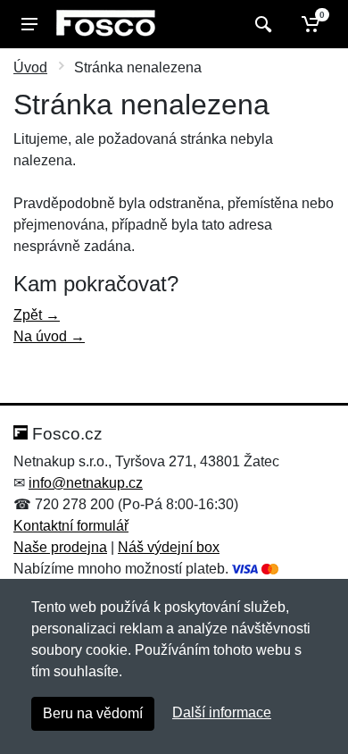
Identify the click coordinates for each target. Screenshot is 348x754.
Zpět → (36, 315)
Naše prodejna (60, 547)
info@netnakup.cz (86, 482)
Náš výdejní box (169, 547)
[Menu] (29, 24)
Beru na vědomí (93, 713)
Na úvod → (49, 336)
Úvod (30, 67)
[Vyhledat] (261, 24)
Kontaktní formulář (70, 525)
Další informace (221, 712)
